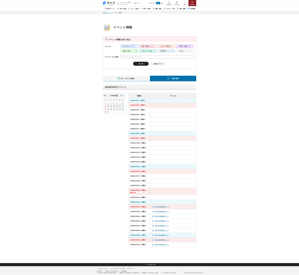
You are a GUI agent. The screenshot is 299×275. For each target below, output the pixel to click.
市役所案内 (124, 271)
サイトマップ (130, 268)
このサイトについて (102, 268)
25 (111, 109)
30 (105, 112)
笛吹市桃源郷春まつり (162, 207)
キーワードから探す (112, 57)
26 (114, 109)
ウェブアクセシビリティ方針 (117, 268)
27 (117, 109)
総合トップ (137, 3)
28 (120, 109)
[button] (169, 3)
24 (108, 109)
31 (108, 112)
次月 (121, 95)
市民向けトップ (107, 13)
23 (105, 109)
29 (122, 109)
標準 (158, 3)
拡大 (162, 3)
